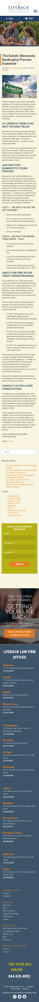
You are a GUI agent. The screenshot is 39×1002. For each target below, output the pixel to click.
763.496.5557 (8, 841)
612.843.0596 (8, 812)
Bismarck (8, 854)
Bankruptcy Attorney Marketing (12, 993)
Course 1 (6, 949)
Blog (4, 937)
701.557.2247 (8, 863)
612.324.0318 (8, 698)
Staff (4, 908)
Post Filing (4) (13, 513)
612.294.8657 (8, 761)
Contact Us (7, 940)
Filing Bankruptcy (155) (16, 511)
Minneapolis (10, 725)
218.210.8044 (8, 686)
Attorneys (6, 905)
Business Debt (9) (14, 499)
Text (30, 18)
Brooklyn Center (12, 832)
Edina (6, 788)
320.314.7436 (8, 746)
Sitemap (25, 989)
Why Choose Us (9, 911)
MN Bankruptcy (12, 890)
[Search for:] (19, 452)
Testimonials (8, 916)
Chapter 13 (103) (14, 501)
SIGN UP (19, 564)
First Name (8, 543)
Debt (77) (11, 508)
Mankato (8, 803)
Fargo (6, 869)
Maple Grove (10, 704)
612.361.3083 (8, 713)
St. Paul (7, 752)
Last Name (8, 552)
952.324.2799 (8, 797)
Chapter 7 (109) (14, 503)
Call (11, 18)
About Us (8, 902)
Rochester (9, 767)
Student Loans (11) (15, 515)
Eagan (6, 692)
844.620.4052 (19, 976)
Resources (9, 925)
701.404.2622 (8, 878)
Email (6, 534)
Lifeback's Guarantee (11, 914)
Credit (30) (12, 506)
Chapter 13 (7, 896)
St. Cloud (8, 740)
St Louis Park (10, 818)
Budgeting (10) (13, 496)
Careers (6, 919)
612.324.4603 (8, 734)
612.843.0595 (8, 776)
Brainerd (8, 665)
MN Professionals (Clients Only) (15, 928)
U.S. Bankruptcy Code (11, 931)
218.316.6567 (8, 671)
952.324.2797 (8, 827)
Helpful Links (8, 934)
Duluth (10, 441)
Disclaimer (30, 986)
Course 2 (6, 952)
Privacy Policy (15, 989)
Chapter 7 (7, 893)
